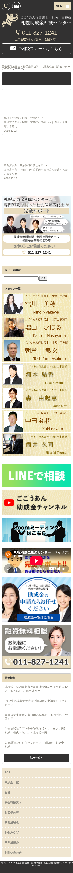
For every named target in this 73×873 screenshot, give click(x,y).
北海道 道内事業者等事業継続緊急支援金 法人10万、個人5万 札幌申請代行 (36, 688)
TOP (7, 772)
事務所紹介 (12, 842)
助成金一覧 (12, 782)
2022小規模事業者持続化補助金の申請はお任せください (36, 702)
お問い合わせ (13, 852)
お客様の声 (12, 812)
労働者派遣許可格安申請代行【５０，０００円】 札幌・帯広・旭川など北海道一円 (36, 730)
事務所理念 (12, 822)
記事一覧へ (36, 757)
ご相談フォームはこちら (40, 48)
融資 (7, 792)
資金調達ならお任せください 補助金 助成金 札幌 (36, 744)
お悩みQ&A (12, 832)
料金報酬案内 (13, 802)
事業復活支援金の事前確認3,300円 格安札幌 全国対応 (36, 716)
